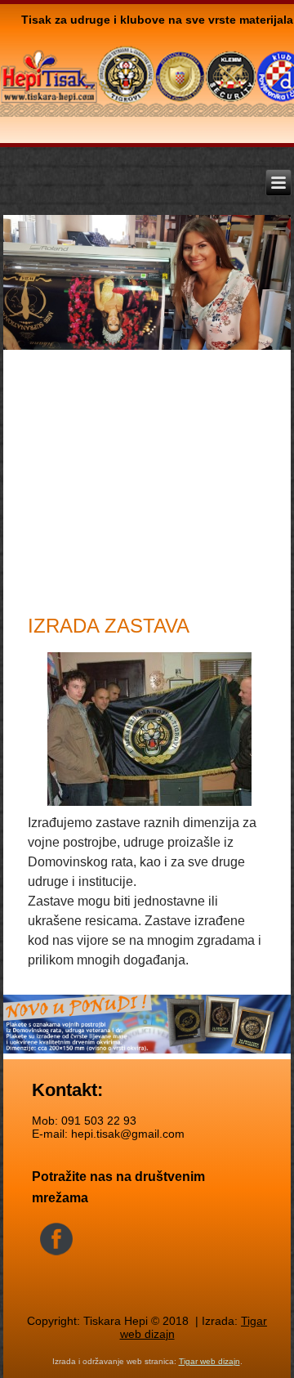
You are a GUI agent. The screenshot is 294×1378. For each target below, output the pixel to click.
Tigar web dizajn (209, 1361)
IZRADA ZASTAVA (108, 626)
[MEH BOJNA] (147, 731)
